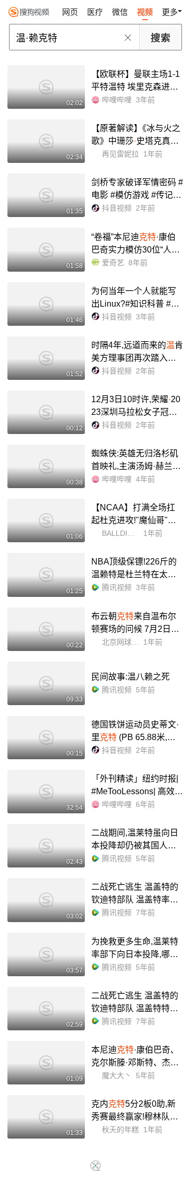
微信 (120, 11)
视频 (145, 11)
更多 (170, 11)
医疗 (95, 11)
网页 (70, 11)
